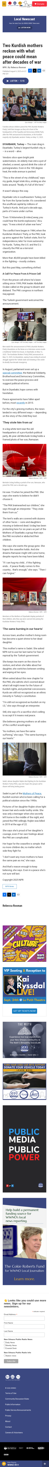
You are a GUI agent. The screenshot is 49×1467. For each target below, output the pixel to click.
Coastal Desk (11, 1348)
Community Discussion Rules (17, 1399)
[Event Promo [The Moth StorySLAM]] (24, 1040)
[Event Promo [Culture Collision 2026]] (24, 944)
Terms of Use (10, 1393)
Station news (11, 1356)
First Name (8, 1323)
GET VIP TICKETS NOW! (24, 1010)
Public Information (12, 1405)
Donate (40, 4)
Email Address (10, 1314)
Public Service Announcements (18, 1410)
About (7, 1421)
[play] (4, 1463)
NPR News (9, 886)
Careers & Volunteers (14, 1433)
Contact (8, 1427)
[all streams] (45, 1463)
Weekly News (11, 1345)
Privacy (8, 1416)
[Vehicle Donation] (24, 1081)
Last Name (8, 1331)
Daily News (10, 1342)
